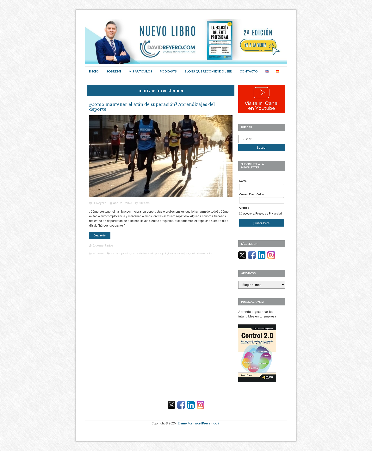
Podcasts (168, 71)
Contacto (249, 71)
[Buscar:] (261, 139)
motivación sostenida (201, 253)
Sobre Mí (113, 71)
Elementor (185, 423)
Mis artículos (140, 71)
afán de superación (120, 253)
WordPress (202, 423)
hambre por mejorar (178, 253)
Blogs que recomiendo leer (208, 71)
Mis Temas (98, 253)
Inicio (94, 71)
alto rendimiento (140, 253)
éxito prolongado (158, 253)
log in (216, 423)
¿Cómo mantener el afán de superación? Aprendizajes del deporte (152, 106)
